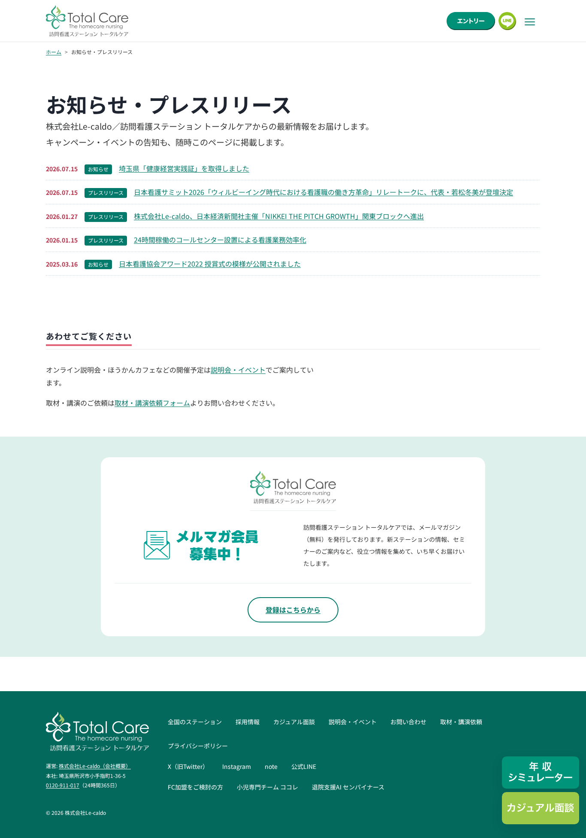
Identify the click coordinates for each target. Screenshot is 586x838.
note (271, 766)
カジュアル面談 (294, 721)
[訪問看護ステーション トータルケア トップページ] (87, 20)
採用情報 (248, 721)
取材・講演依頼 (461, 721)
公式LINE (303, 766)
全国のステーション (195, 721)
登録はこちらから (293, 609)
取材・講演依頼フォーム (152, 403)
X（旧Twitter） (188, 766)
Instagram (236, 766)
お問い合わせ (408, 721)
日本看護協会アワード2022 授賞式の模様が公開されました (210, 263)
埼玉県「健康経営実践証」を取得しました (184, 168)
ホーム (53, 51)
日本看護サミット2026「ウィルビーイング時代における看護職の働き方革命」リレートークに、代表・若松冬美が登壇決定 (323, 192)
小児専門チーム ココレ (267, 787)
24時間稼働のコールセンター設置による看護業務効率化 (220, 239)
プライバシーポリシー (198, 745)
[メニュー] (530, 22)
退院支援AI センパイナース (348, 787)
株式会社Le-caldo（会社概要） (95, 765)
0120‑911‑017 (62, 785)
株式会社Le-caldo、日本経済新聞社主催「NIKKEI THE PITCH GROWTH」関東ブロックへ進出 (279, 216)
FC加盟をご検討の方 (195, 787)
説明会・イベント (238, 369)
